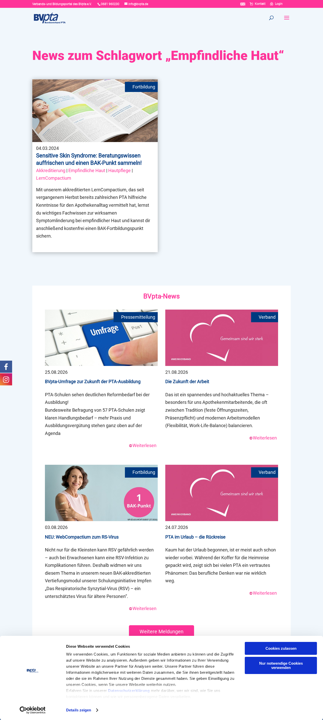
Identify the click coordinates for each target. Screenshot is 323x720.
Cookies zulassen (281, 648)
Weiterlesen (144, 445)
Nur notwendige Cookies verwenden (281, 665)
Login (279, 4)
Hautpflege (119, 170)
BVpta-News (161, 296)
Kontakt (260, 4)
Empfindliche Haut (86, 170)
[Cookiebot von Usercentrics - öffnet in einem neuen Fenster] (33, 710)
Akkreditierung (50, 170)
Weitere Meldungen (161, 632)
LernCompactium (53, 178)
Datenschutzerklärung (129, 690)
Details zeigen (78, 710)
